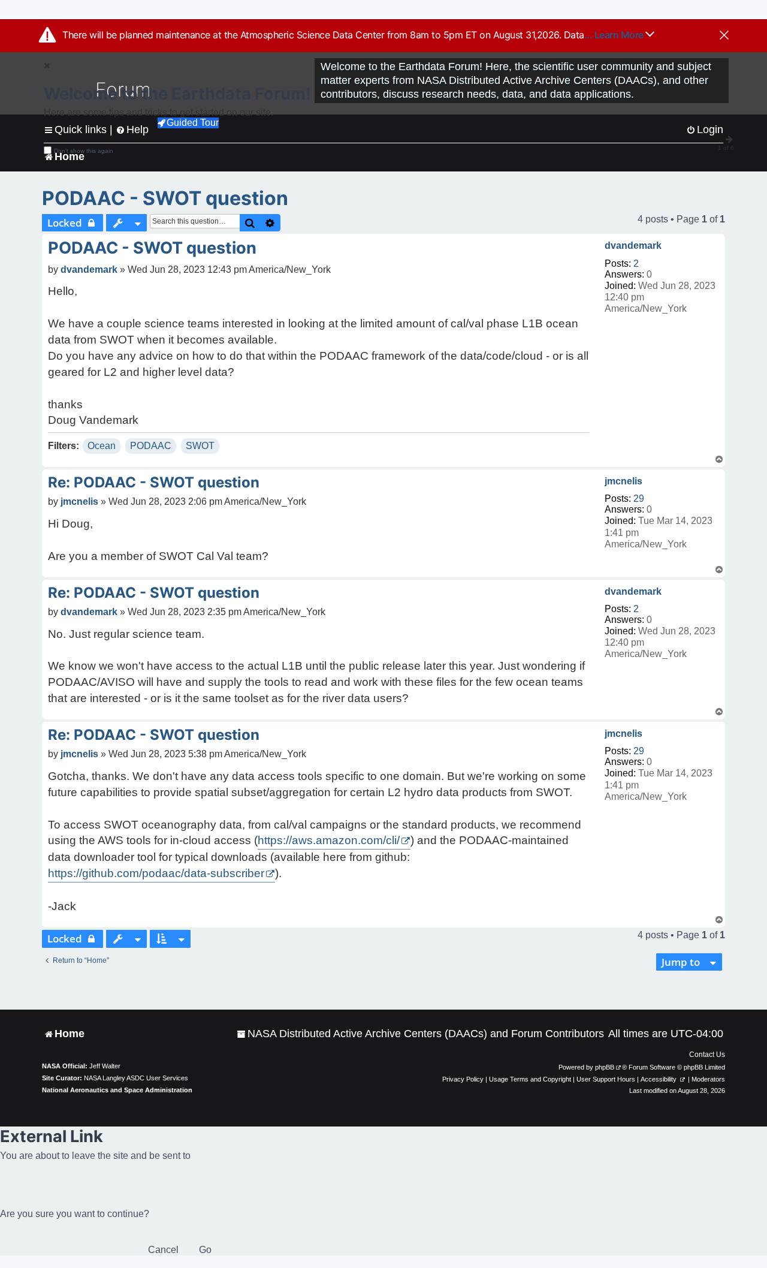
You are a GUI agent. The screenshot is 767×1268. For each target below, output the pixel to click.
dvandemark (633, 245)
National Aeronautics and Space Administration (117, 1090)
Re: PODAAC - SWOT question (153, 482)
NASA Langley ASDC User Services (136, 1078)
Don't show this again (83, 150)
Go (205, 1250)
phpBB (604, 1067)
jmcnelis (623, 481)
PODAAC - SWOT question (165, 198)
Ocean (101, 446)
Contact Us (707, 1054)
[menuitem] (420, 1034)
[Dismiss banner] (724, 36)
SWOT (200, 446)
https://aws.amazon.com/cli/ (329, 840)
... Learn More (615, 35)
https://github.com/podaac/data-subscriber (156, 873)
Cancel (163, 1250)
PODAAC (150, 446)
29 (638, 498)
